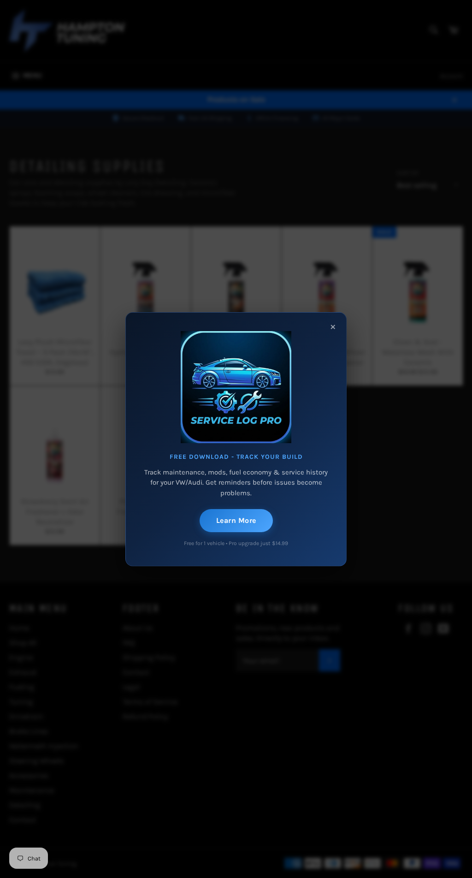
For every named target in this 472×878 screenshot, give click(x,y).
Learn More (236, 520)
